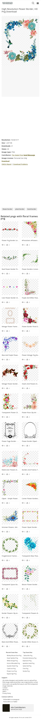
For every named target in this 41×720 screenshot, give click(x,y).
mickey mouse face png (14, 655)
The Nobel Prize (17, 155)
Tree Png (25, 668)
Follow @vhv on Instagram (11, 699)
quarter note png (12, 666)
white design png (12, 661)
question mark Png (28, 663)
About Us (5, 690)
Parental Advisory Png (29, 658)
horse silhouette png (13, 663)
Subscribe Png (28, 655)
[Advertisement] (20, 117)
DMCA (4, 691)
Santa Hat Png (27, 666)
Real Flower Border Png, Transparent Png (16, 269)
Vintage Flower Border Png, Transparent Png (17, 384)
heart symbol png (12, 658)
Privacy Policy (7, 693)
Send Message (29, 155)
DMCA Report (6, 164)
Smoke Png (26, 671)
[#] (20, 41)
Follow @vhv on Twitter (10, 702)
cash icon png (11, 668)
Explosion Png (27, 661)
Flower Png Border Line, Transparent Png (16, 240)
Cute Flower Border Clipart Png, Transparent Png (19, 298)
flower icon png (12, 671)
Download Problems (20, 164)
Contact (5, 688)
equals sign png (11, 674)
